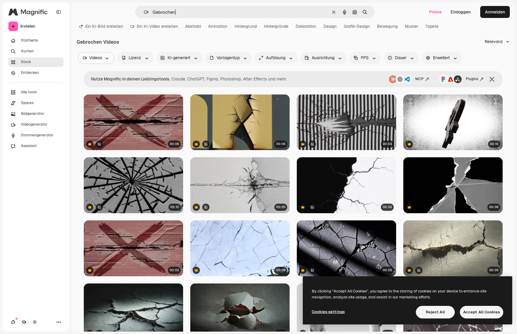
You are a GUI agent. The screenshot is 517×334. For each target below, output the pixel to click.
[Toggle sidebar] (58, 12)
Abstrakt (193, 26)
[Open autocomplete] (144, 12)
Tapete (432, 26)
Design (330, 26)
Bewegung (387, 26)
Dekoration (306, 26)
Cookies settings (328, 311)
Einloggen (461, 12)
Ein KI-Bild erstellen (104, 26)
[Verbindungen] (13, 322)
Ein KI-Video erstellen (157, 26)
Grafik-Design (357, 26)
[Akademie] (24, 322)
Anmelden (495, 12)
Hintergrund (246, 26)
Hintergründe (276, 26)
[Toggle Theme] (34, 322)
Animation (217, 26)
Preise (435, 12)
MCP (419, 79)
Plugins (472, 79)
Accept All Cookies (481, 312)
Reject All (435, 312)
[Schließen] (491, 79)
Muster (411, 26)
